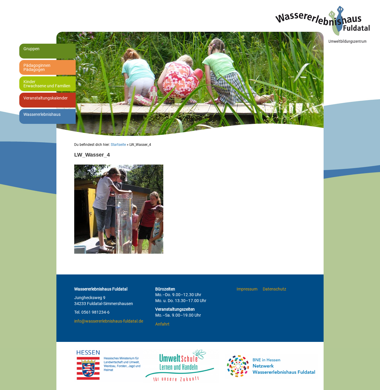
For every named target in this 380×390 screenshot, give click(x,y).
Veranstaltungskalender (45, 98)
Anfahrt (162, 324)
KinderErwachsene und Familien (46, 83)
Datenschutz (274, 289)
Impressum (247, 289)
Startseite (118, 145)
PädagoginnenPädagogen (36, 67)
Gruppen (31, 48)
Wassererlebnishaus (42, 114)
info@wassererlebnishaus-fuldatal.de (108, 321)
